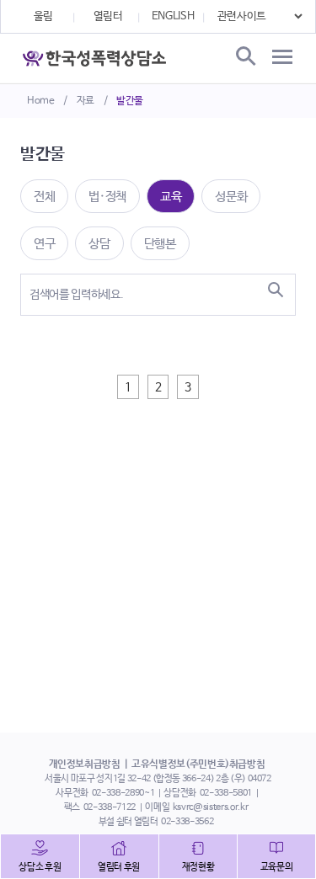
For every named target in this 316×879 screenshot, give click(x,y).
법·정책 (107, 196)
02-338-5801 (226, 793)
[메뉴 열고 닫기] (282, 57)
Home (41, 101)
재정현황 (198, 867)
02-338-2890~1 (123, 793)
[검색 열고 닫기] (244, 57)
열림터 (108, 16)
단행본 (160, 244)
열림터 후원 (119, 867)
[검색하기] (275, 289)
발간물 (129, 101)
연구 (44, 244)
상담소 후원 (40, 867)
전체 (44, 196)
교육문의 (276, 867)
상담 (99, 244)
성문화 (231, 196)
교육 (170, 196)
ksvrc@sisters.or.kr (210, 807)
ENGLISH (173, 16)
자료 (85, 101)
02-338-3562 (187, 822)
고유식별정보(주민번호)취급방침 (198, 764)
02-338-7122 (109, 807)
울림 (43, 16)
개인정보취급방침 (85, 764)
